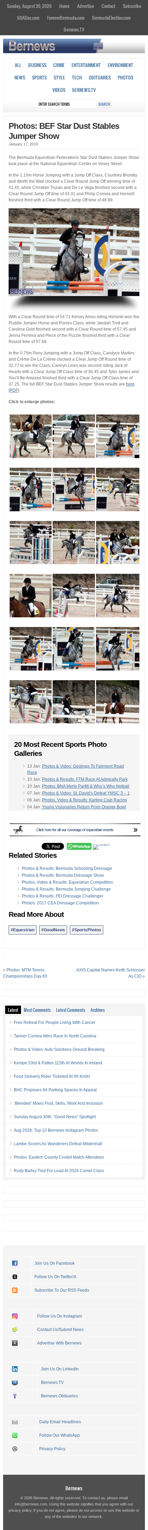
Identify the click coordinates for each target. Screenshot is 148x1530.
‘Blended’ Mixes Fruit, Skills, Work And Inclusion (58, 1103)
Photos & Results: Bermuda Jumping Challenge (66, 889)
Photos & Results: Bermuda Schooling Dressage (67, 868)
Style (59, 77)
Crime (59, 64)
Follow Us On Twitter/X (55, 1276)
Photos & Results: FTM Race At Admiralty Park (85, 779)
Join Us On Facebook (54, 1263)
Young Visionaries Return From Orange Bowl (84, 807)
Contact (108, 5)
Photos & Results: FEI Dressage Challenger (62, 896)
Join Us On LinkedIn (60, 1369)
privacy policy (20, 1510)
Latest (13, 1010)
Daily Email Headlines (60, 1421)
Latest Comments (70, 1010)
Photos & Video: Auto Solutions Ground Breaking (59, 1049)
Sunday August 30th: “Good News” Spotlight (55, 1116)
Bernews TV (52, 1382)
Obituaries (100, 77)
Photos (125, 77)
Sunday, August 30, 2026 (29, 5)
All (18, 64)
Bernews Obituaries (59, 1396)
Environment (120, 64)
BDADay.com (28, 17)
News (19, 77)
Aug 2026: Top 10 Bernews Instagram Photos (56, 1130)
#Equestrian (22, 930)
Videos (58, 89)
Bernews (73, 1488)
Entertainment (86, 64)
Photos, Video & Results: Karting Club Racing (84, 800)
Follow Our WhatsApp (59, 1435)
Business (37, 64)
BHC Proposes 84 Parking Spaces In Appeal (55, 1089)
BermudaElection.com (111, 17)
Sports (39, 77)
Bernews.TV (74, 29)
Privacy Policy (52, 1448)
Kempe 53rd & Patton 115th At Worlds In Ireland (58, 1063)
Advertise (85, 5)
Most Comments (37, 1010)
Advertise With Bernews (59, 1343)
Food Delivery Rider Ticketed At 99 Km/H (52, 1076)
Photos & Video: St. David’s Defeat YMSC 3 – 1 (86, 793)
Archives (98, 1010)
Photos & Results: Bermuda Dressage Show (63, 875)
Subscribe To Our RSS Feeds (61, 1290)
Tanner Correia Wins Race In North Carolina (55, 1036)
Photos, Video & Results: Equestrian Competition (67, 882)
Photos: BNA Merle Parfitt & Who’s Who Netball (85, 786)
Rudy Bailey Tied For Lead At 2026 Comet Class (59, 1170)
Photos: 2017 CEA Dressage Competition (60, 903)
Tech (77, 77)
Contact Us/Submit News (60, 1329)
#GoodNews (53, 930)
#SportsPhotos (86, 930)
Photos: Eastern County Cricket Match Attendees (59, 1157)
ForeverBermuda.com (66, 17)
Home (64, 5)
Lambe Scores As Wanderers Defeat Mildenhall (58, 1143)
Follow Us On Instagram (59, 1316)
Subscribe (132, 5)
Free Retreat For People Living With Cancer (54, 1022)
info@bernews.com (31, 1504)
